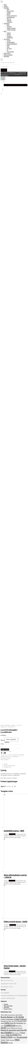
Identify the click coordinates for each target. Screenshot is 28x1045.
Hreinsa (7, 742)
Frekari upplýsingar (9, 765)
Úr (7, 50)
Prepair (22, 1033)
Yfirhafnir (9, 22)
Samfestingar (11, 17)
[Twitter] (3, 753)
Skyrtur (9, 19)
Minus (13, 1028)
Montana (20, 1028)
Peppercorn (17, 1033)
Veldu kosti (12, 834)
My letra (9, 48)
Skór (5, 31)
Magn (2, 744)
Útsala (5, 6)
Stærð (2, 740)
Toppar (9, 20)
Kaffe (7, 1023)
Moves (3, 1030)
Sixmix (9, 34)
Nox (13, 1033)
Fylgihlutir (6, 23)
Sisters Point (6, 1037)
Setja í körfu (4, 749)
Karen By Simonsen (16, 1023)
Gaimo (24, 1021)
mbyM (3, 1028)
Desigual (20, 1021)
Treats (7, 1040)
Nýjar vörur (7, 53)
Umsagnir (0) (7, 767)
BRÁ (14, 1017)
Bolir (8, 9)
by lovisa (20, 1017)
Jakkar (9, 12)
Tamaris (9, 36)
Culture (23, 1019)
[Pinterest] (5, 753)
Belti (8, 25)
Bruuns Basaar (7, 1017)
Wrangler (10, 1042)
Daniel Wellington (12, 44)
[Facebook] (2, 753)
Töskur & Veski (11, 28)
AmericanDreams (11, 1015)
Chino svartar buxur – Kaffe (15, 921)
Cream (9, 33)
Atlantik (17, 1015)
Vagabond (10, 37)
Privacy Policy (8, 1009)
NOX (8, 45)
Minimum (8, 1028)
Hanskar (9, 26)
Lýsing (5, 764)
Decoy (10, 1021)
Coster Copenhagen (7, 1019)
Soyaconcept (22, 1037)
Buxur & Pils (10, 11)
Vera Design (10, 51)
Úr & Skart (7, 39)
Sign (8, 47)
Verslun (6, 1004)
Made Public (19, 1025)
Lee (25, 1023)
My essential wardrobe (15, 1030)
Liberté (2, 1025)
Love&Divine (15, 756)
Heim (5, 4)
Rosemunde (3, 1035)
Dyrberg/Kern (11, 42)
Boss (21, 1015)
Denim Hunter (14, 1021)
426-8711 (6, 992)
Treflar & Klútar (11, 30)
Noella (8, 1032)
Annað (8, 41)
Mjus (16, 1028)
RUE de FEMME (12, 1035)
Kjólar (8, 14)
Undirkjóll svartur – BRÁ (14, 831)
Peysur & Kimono (12, 15)
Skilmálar (6, 56)
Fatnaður (6, 8)
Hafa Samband (8, 55)
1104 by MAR (4, 1015)
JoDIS (2, 1023)
